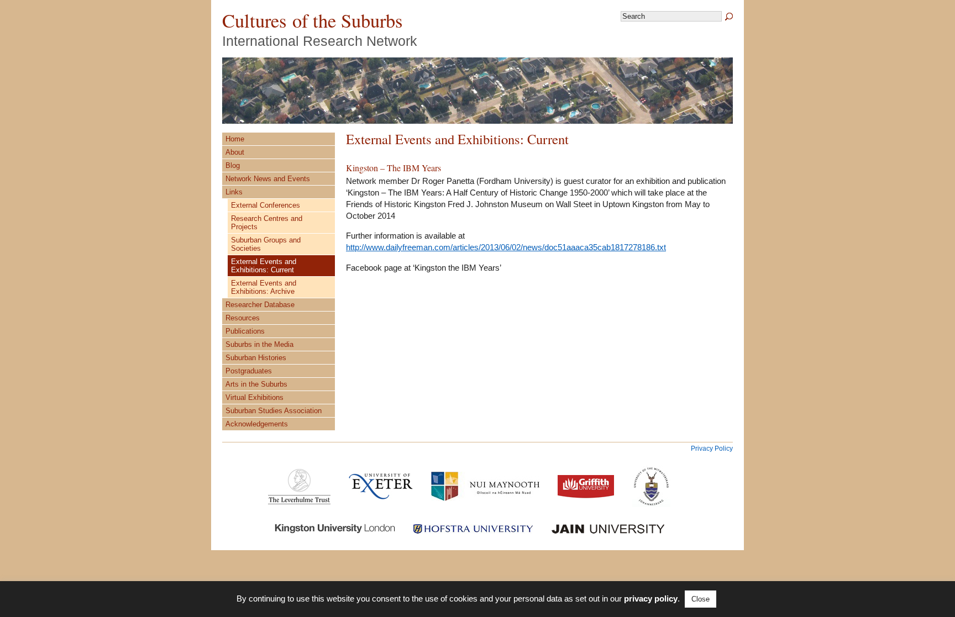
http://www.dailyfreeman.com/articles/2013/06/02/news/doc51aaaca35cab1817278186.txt (506, 247)
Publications (245, 331)
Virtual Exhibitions (254, 397)
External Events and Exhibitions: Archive (263, 287)
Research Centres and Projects (266, 222)
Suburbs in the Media (259, 344)
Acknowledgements (256, 424)
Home (234, 139)
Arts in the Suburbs (256, 384)
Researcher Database (260, 304)
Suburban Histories (255, 358)
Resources (242, 318)
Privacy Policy (712, 448)
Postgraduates (248, 371)
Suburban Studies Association (273, 411)
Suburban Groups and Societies (266, 244)
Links (234, 192)
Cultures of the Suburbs (312, 20)
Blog (232, 165)
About (234, 152)
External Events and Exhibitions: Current (263, 265)
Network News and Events (267, 179)
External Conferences (265, 205)
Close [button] (700, 599)
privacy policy (651, 598)
